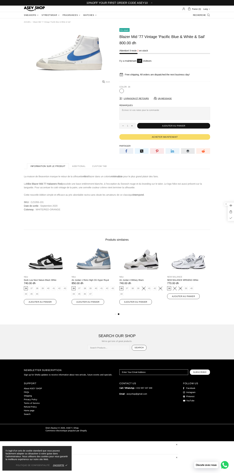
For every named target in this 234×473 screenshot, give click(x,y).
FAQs (26, 392)
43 (159, 91)
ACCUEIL (27, 22)
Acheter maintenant (165, 137)
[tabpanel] (141, 279)
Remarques (126, 105)
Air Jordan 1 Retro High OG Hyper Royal (90, 280)
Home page (29, 410)
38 (132, 91)
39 (138, 91)
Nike (26, 277)
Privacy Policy (30, 399)
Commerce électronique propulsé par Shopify (66, 430)
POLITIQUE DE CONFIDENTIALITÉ (33, 465)
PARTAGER (125, 146)
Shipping (28, 396)
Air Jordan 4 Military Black (131, 280)
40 (143, 91)
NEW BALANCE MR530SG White (182, 280)
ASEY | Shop (34, 8)
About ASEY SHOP (33, 388)
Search (139, 347)
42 (154, 91)
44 (165, 91)
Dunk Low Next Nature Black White (40, 280)
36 (122, 91)
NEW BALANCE (174, 277)
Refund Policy (30, 407)
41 (149, 91)
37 (127, 91)
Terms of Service (32, 403)
